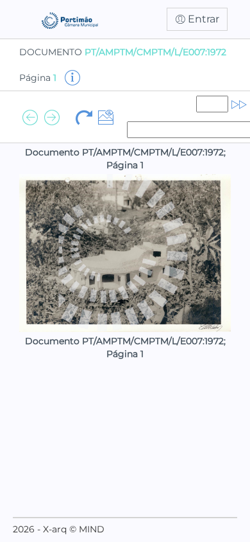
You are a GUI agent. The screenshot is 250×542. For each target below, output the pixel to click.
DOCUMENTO (122, 52)
